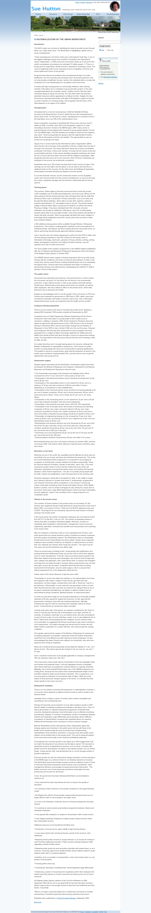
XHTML (101, 911)
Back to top (37, 902)
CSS (105, 911)
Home (77, 2)
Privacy (82, 911)
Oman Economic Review (66, 898)
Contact (82, 2)
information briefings (110, 77)
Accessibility (95, 911)
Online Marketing (83, 14)
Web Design (68, 14)
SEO (98, 14)
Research (53, 14)
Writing (38, 14)
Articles (100, 83)
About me (89, 2)
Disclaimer (88, 911)
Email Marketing (113, 14)
